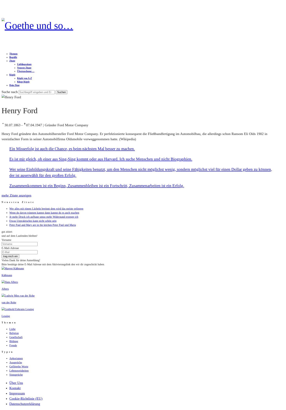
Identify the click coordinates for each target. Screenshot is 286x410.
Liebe (12, 329)
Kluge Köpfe (23, 81)
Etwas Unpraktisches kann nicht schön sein (32, 220)
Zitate (12, 60)
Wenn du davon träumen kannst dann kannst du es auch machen (44, 212)
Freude (13, 345)
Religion (14, 333)
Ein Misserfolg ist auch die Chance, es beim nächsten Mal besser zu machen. (72, 148)
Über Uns (16, 383)
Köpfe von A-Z (24, 78)
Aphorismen (16, 358)
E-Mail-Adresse (10, 248)
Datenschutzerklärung (24, 404)
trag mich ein (10, 256)
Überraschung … (25, 71)
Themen (13, 53)
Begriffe (13, 57)
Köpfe (12, 74)
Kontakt (15, 388)
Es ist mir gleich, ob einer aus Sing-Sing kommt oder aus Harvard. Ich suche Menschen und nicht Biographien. (100, 159)
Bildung (13, 341)
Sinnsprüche (16, 374)
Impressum (17, 393)
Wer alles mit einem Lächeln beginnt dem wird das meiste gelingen (46, 208)
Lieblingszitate (24, 64)
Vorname (6, 240)
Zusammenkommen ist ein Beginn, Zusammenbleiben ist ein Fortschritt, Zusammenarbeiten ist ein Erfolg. (96, 185)
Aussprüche (15, 362)
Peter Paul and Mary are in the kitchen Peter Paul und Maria (42, 225)
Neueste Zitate (24, 67)
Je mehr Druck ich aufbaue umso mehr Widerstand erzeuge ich (43, 216)
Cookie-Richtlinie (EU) (25, 398)
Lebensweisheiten (19, 370)
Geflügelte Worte (18, 366)
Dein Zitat (14, 85)
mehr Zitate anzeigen (16, 195)
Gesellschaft (16, 337)
